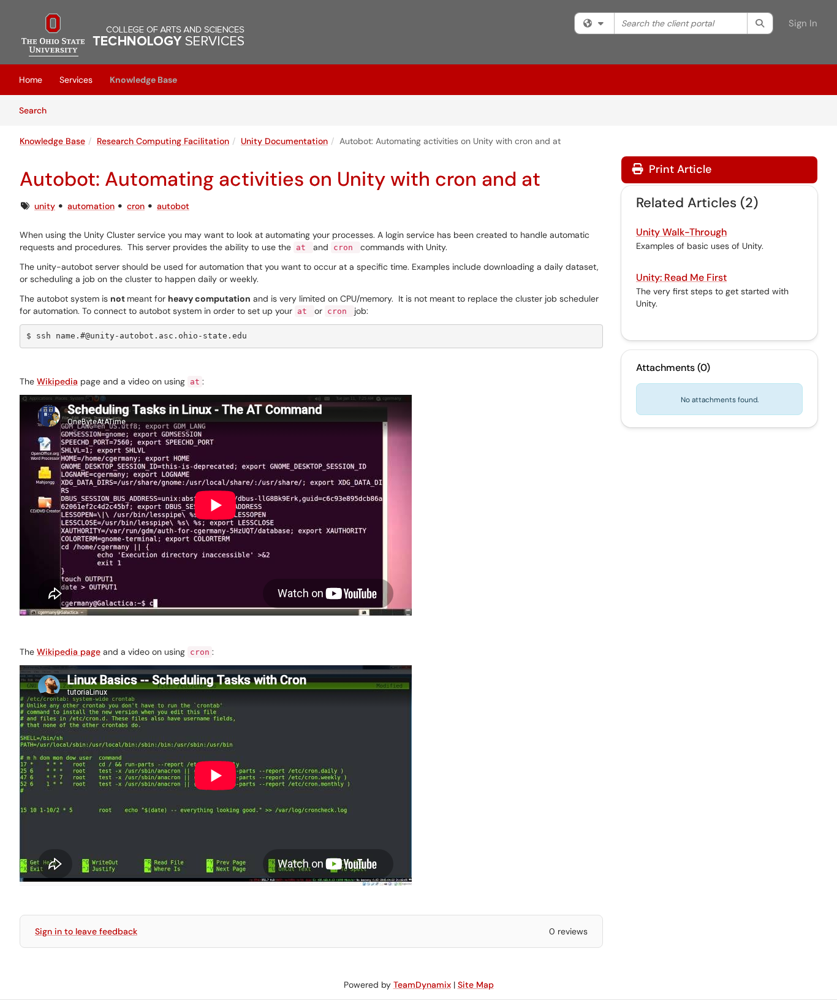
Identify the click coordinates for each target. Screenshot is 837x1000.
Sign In (803, 23)
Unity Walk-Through (681, 232)
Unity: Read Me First (681, 277)
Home (30, 79)
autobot (173, 206)
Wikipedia (57, 381)
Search (37, 110)
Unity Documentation (284, 141)
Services (76, 79)
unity (44, 206)
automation (91, 206)
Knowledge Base (143, 79)
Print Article (678, 169)
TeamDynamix (422, 984)
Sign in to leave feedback (86, 931)
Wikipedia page (68, 651)
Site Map (476, 984)
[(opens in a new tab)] (133, 35)
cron (136, 206)
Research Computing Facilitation (163, 141)
